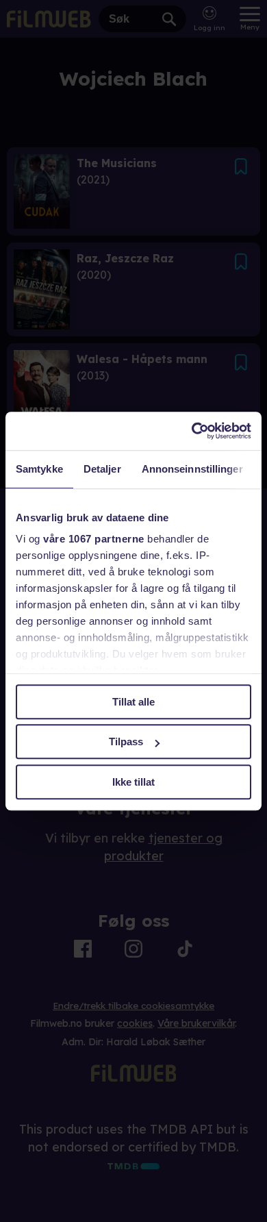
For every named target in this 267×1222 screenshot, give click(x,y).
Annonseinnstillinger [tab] (192, 469)
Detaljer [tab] (102, 469)
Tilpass (126, 741)
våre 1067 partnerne (93, 539)
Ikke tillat (133, 782)
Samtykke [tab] (39, 469)
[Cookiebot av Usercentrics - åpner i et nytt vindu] (192, 431)
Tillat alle (133, 702)
